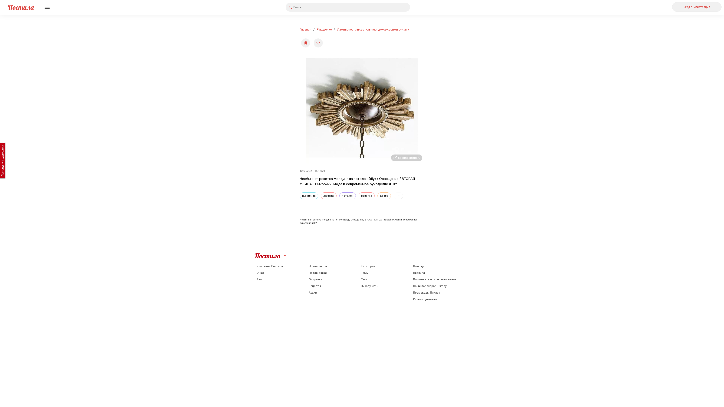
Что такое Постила (270, 266)
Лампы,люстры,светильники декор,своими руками (373, 29)
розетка (366, 195)
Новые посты (318, 266)
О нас (260, 272)
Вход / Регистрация (696, 6)
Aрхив (313, 292)
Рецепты (315, 286)
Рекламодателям (425, 299)
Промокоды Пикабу (426, 292)
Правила (419, 272)
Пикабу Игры (370, 286)
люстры (328, 195)
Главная (305, 29)
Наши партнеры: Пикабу (430, 286)
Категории (368, 266)
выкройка (309, 195)
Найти (393, 7)
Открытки (315, 279)
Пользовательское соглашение (434, 279)
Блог (260, 279)
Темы (364, 272)
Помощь (418, 266)
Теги (364, 279)
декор (384, 195)
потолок (347, 195)
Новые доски (318, 272)
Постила (21, 7)
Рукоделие (324, 29)
